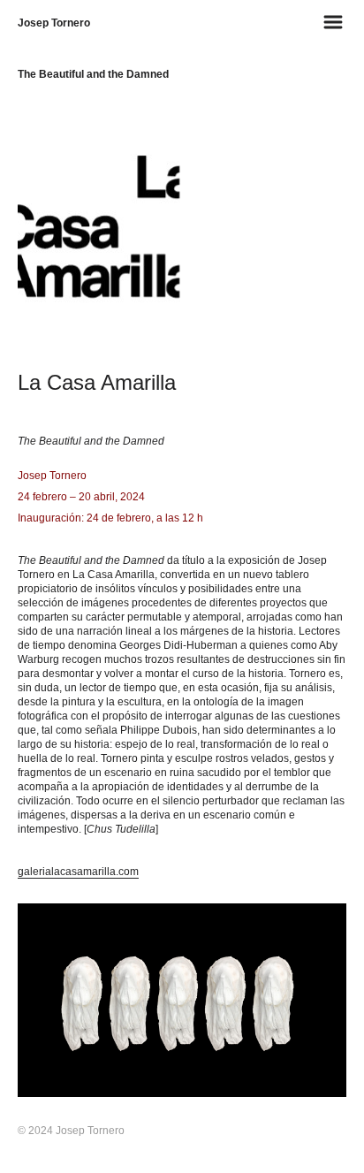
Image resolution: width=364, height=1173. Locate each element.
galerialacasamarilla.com (78, 871)
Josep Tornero (54, 23)
